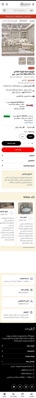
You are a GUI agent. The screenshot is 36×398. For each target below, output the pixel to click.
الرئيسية (32, 21)
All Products (23, 21)
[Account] (7, 4)
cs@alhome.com (26, 370)
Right (30, 136)
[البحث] (4, 10)
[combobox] (18, 10)
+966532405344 (26, 373)
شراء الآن (18, 149)
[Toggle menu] (33, 4)
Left (22, 136)
